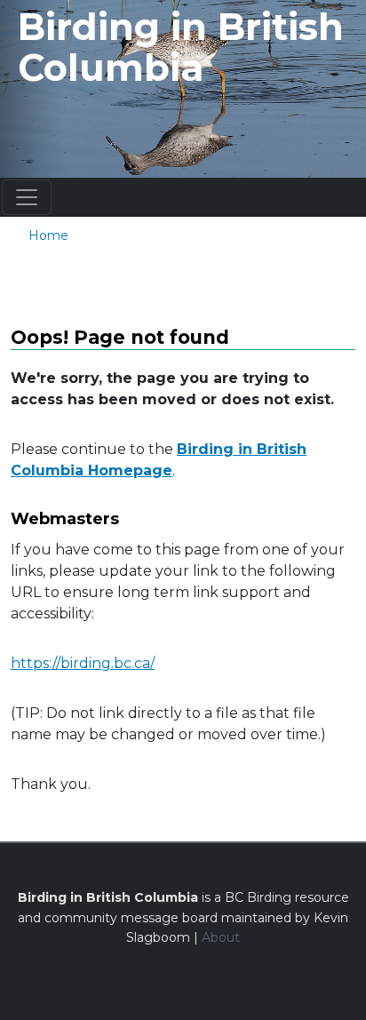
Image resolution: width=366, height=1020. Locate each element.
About (221, 937)
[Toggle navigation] (27, 197)
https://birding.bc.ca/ (83, 663)
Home (48, 235)
